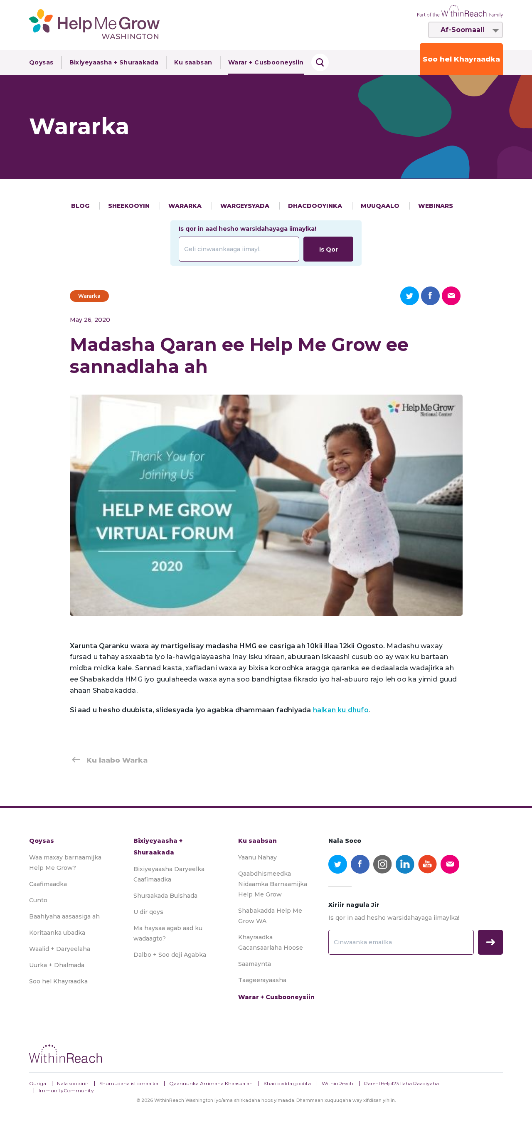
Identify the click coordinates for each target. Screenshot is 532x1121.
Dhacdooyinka (316, 206)
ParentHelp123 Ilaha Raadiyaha (401, 1083)
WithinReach (337, 1083)
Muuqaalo (381, 206)
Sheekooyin (129, 206)
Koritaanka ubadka (57, 932)
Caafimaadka (48, 884)
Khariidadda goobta (287, 1083)
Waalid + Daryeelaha (59, 949)
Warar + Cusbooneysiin (266, 62)
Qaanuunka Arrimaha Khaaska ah (211, 1083)
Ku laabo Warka (117, 760)
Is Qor (328, 249)
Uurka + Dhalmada (56, 965)
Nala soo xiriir (73, 1083)
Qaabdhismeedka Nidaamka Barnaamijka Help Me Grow (272, 884)
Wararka (185, 206)
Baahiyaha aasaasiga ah (64, 916)
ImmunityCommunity (66, 1090)
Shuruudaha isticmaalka (128, 1083)
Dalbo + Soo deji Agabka (169, 954)
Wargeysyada (245, 206)
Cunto (38, 900)
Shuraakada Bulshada (165, 895)
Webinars (435, 206)
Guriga (37, 1083)
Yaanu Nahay (257, 857)
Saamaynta (254, 964)
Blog (81, 206)
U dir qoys (148, 912)
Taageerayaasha (262, 980)
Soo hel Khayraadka (461, 59)
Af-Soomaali (463, 30)
